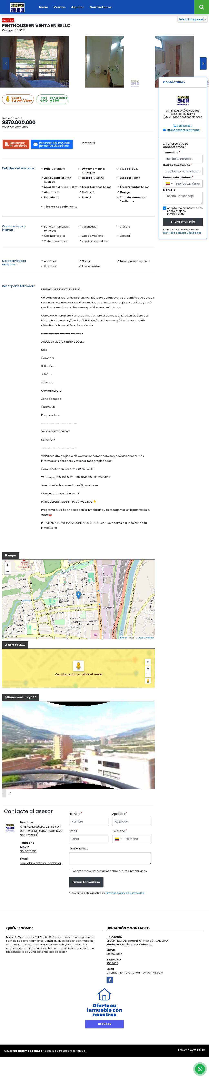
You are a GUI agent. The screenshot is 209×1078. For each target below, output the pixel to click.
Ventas (60, 7)
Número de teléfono (178, 177)
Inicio (43, 7)
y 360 (58, 99)
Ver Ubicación (66, 674)
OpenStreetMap (146, 637)
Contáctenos (101, 7)
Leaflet (123, 637)
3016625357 (28, 851)
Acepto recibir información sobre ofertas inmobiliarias (110, 871)
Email (73, 831)
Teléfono (119, 831)
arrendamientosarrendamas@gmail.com (50, 863)
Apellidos (119, 814)
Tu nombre (171, 152)
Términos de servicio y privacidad (124, 893)
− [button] (7, 571)
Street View (21, 99)
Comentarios (78, 848)
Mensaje (170, 190)
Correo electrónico (177, 165)
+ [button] (7, 565)
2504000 (112, 963)
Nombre (75, 814)
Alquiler (77, 7)
